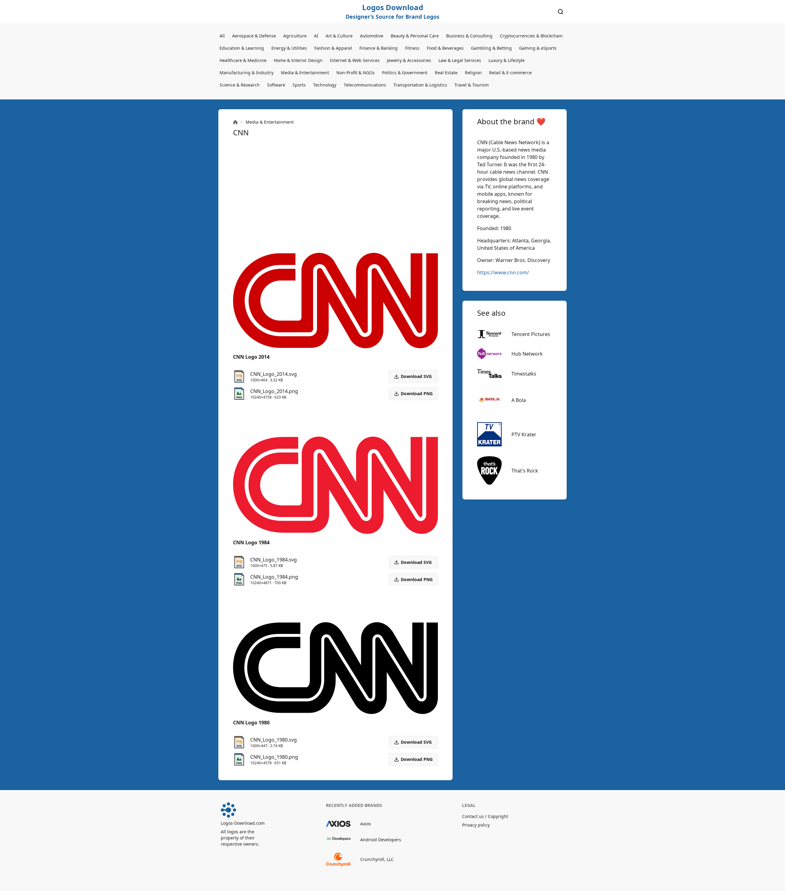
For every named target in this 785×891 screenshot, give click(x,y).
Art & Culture (339, 36)
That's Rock (524, 470)
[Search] (560, 12)
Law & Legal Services (459, 60)
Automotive (371, 36)
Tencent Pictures (530, 334)
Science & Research (240, 85)
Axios (365, 824)
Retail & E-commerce (510, 72)
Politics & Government (404, 72)
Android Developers (380, 840)
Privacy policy (476, 825)
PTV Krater (523, 434)
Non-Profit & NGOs (355, 72)
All (222, 36)
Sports (299, 85)
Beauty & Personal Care (415, 36)
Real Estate (446, 72)
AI (316, 36)
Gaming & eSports (538, 48)
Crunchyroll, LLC (377, 859)
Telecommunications (365, 85)
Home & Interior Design (298, 60)
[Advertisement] (335, 195)
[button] (413, 394)
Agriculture (295, 36)
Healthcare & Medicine (243, 60)
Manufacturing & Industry (247, 72)
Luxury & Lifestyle (506, 60)
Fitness (412, 48)
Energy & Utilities (289, 48)
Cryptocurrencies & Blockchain (531, 36)
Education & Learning (242, 48)
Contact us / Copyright (485, 816)
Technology (324, 85)
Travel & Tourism (471, 85)
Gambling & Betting (491, 48)
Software (276, 85)
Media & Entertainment (305, 72)
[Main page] (235, 122)
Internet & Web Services (355, 60)
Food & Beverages (445, 48)
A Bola (518, 400)
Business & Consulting (469, 36)
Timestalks (523, 373)
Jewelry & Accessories (409, 60)
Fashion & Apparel (333, 48)
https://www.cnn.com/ (503, 272)
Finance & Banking (378, 48)
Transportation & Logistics (420, 85)
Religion (473, 72)
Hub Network (527, 353)
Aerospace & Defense (254, 36)
